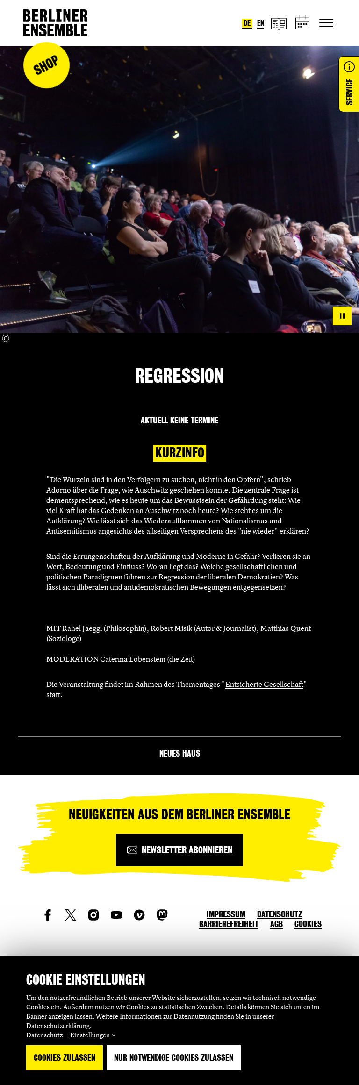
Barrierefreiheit (228, 924)
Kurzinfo (179, 453)
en (260, 23)
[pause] (342, 316)
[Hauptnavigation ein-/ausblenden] (326, 23)
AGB (276, 924)
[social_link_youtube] (116, 915)
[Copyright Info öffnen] (5, 338)
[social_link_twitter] (70, 915)
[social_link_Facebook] (47, 915)
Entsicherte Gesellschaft (264, 684)
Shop (46, 65)
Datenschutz (44, 1034)
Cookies (308, 924)
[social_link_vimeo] (139, 915)
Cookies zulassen (64, 1058)
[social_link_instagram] (93, 915)
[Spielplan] (303, 23)
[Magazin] (278, 23)
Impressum (226, 914)
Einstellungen (90, 1034)
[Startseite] (55, 22)
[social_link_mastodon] (162, 915)
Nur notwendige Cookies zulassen (173, 1058)
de (247, 23)
